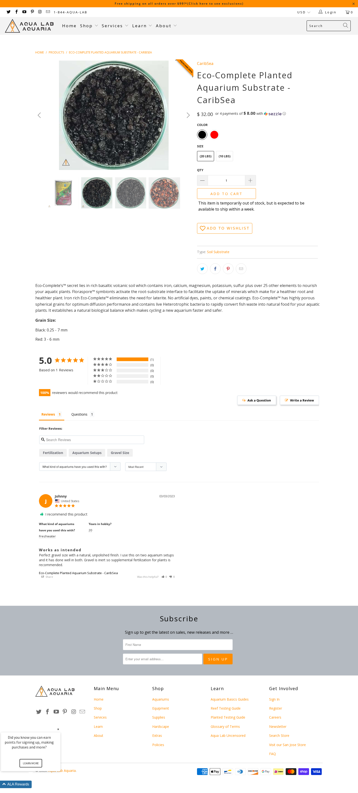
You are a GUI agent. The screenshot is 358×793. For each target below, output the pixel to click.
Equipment (160, 708)
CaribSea (205, 63)
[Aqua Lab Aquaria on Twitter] (8, 12)
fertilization (53, 452)
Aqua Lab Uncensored (228, 735)
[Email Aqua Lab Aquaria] (48, 12)
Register (275, 708)
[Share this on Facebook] (215, 268)
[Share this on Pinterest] (228, 268)
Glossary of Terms (225, 726)
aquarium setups (87, 452)
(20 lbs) (205, 156)
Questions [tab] (79, 414)
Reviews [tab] (48, 414)
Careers (275, 717)
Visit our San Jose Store (287, 744)
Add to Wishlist (228, 228)
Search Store (279, 735)
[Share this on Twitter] (202, 268)
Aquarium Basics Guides (230, 699)
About (164, 25)
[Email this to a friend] (241, 268)
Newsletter (277, 726)
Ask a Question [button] (259, 400)
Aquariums (160, 699)
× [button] (58, 729)
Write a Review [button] (302, 400)
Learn (140, 25)
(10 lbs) (224, 156)
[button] (250, 113)
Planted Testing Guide (228, 717)
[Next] (187, 115)
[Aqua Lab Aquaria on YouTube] (24, 12)
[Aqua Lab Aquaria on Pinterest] (32, 12)
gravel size (120, 452)
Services (113, 25)
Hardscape (160, 726)
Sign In (274, 699)
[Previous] (40, 115)
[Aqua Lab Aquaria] (31, 26)
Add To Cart (226, 193)
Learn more (31, 763)
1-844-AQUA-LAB (70, 12)
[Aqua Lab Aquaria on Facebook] (16, 12)
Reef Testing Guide (226, 708)
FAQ (272, 753)
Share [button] (49, 577)
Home (69, 25)
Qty (200, 170)
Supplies (158, 717)
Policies (158, 744)
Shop (86, 25)
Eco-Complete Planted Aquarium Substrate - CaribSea (78, 573)
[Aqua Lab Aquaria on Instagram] (40, 12)
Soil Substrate (218, 251)
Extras (157, 735)
